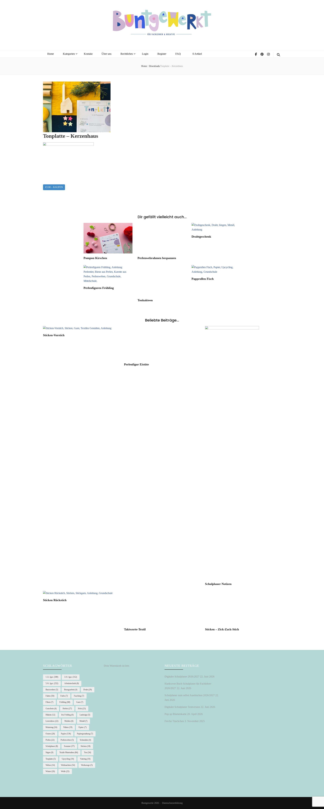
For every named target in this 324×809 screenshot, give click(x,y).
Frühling (64, 702)
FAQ (178, 53)
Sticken (85, 746)
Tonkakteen (145, 300)
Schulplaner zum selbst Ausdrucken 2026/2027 (190, 695)
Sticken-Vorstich (53, 335)
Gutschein (51, 708)
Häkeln (50, 715)
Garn (79, 702)
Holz (82, 708)
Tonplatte (51, 759)
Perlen (50, 740)
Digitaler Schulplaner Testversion (182, 706)
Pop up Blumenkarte (175, 714)
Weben (50, 765)
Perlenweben (67, 740)
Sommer (69, 746)
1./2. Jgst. (52, 677)
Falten (50, 696)
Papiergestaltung (85, 734)
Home (50, 53)
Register (161, 53)
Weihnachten (68, 765)
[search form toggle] (278, 54)
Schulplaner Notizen (218, 584)
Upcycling (68, 759)
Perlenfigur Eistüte (136, 364)
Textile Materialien (68, 752)
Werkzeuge (87, 765)
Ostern (50, 734)
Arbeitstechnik (71, 683)
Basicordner (52, 689)
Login (145, 53)
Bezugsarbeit (70, 689)
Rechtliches (126, 53)
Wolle (65, 771)
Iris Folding (67, 715)
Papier (66, 734)
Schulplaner (52, 746)
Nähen (67, 727)
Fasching (79, 696)
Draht (87, 689)
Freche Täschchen (174, 721)
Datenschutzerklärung (172, 803)
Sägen (49, 752)
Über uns (106, 53)
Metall (83, 721)
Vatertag (85, 759)
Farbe (64, 696)
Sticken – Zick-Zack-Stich (222, 629)
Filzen (49, 702)
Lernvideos (52, 721)
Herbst (67, 708)
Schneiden (85, 740)
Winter (50, 771)
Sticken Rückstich (54, 600)
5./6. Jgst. (52, 683)
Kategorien (69, 53)
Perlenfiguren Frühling (99, 288)
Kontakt (88, 53)
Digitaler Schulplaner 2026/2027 (182, 676)
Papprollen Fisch (203, 278)
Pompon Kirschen (95, 258)
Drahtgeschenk (201, 236)
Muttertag (51, 727)
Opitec (82, 727)
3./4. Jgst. (70, 677)
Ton (87, 752)
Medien (68, 721)
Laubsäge (85, 715)
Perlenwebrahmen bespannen (157, 258)
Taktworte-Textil (135, 629)
